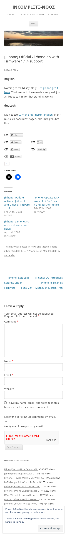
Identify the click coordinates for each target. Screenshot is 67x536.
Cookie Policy (17, 521)
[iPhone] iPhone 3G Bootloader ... (21, 490)
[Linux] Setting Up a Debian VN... (21, 469)
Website (9, 389)
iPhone (53, 246)
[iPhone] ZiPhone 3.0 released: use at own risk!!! (16, 225)
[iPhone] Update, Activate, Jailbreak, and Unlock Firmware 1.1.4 (17, 203)
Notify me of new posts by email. (23, 426)
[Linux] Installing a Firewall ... (19, 473)
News (33, 246)
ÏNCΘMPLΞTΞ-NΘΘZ (34, 7)
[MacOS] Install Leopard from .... (21, 495)
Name (9, 361)
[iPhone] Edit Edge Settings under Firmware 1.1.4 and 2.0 (18, 282)
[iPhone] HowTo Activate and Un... (22, 486)
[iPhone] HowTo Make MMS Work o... (24, 477)
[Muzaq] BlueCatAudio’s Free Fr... (21, 499)
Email (8, 375)
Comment (11, 321)
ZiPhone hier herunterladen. (36, 114)
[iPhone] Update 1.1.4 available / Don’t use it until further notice (46, 201)
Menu (33, 23)
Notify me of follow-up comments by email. (30, 416)
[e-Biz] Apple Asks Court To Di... (20, 482)
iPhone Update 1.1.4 (15, 251)
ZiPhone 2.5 (33, 251)
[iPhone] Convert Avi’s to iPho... (20, 503)
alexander (9, 255)
